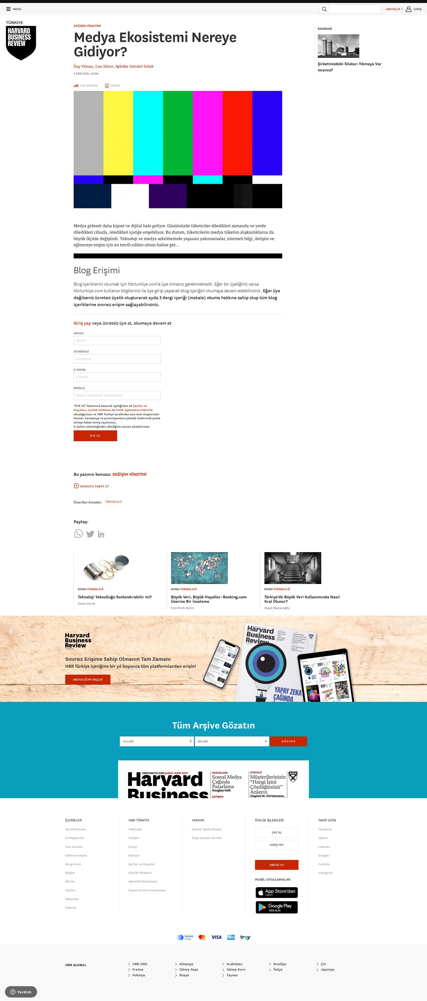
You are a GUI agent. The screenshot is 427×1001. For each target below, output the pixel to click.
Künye (132, 847)
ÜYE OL (95, 436)
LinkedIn (324, 847)
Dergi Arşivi (73, 864)
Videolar (71, 908)
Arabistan (234, 964)
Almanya (185, 964)
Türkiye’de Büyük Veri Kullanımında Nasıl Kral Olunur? (302, 599)
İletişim (133, 838)
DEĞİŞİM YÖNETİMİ (87, 26)
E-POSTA (79, 370)
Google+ (324, 855)
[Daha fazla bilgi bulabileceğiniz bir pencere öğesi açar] (21, 992)
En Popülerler (74, 838)
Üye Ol (277, 832)
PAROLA (79, 388)
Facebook (325, 829)
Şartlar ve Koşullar (141, 864)
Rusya (183, 975)
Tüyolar (70, 890)
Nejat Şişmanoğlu (277, 608)
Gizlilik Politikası (99, 410)
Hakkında (135, 829)
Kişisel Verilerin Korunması (147, 890)
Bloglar (70, 873)
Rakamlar (72, 899)
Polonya (138, 975)
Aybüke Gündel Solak (134, 66)
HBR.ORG (139, 964)
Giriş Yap (277, 845)
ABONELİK (393, 9)
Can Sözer (104, 66)
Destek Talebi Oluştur (207, 829)
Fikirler (70, 881)
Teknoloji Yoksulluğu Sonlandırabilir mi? (115, 597)
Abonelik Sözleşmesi (142, 881)
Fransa (137, 969)
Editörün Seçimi (76, 855)
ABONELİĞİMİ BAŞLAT (88, 680)
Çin (323, 964)
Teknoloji (113, 501)
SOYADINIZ (81, 352)
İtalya (277, 969)
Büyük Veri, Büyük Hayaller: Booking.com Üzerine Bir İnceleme (209, 599)
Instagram (325, 873)
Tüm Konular (74, 847)
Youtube (324, 864)
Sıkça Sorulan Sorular (207, 838)
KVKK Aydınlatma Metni (132, 410)
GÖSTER (288, 741)
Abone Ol (277, 865)
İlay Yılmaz (83, 66)
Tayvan (232, 975)
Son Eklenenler (75, 829)
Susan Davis (86, 603)
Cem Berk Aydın (182, 608)
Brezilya (279, 964)
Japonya (327, 969)
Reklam (133, 855)
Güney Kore (235, 969)
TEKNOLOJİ (95, 589)
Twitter (323, 838)
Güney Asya (188, 969)
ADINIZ (79, 333)
